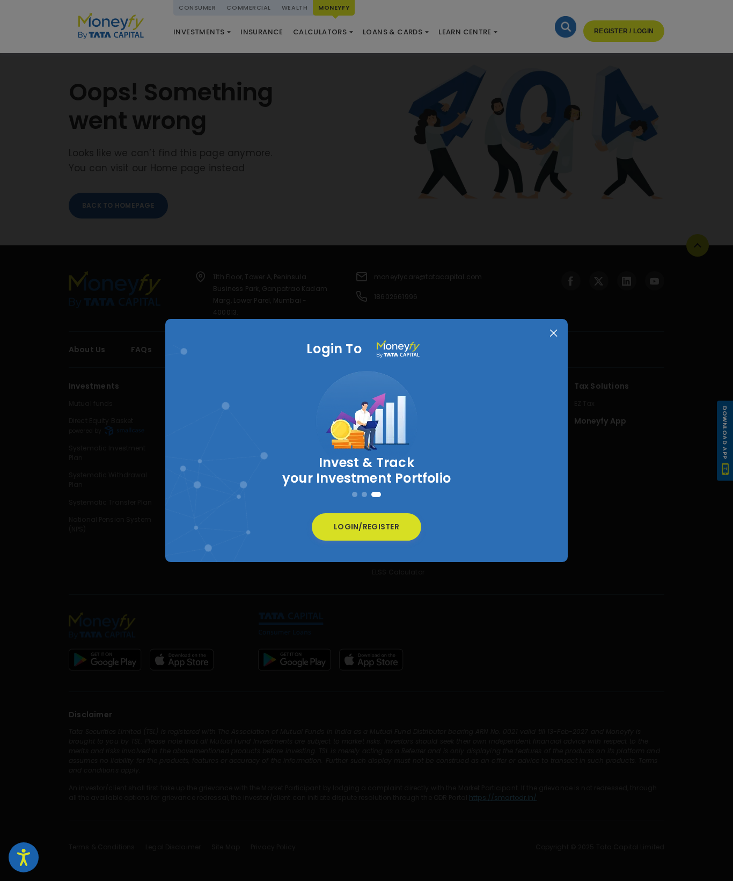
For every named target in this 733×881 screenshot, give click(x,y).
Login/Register (366, 526)
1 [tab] (357, 494)
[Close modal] (553, 333)
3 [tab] (378, 494)
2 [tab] (368, 494)
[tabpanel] (366, 431)
